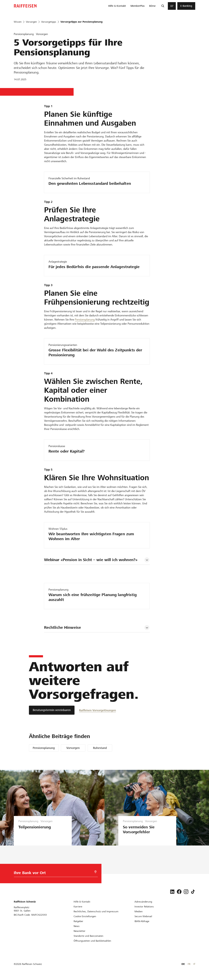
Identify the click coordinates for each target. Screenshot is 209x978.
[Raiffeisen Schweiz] (25, 6)
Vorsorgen (73, 748)
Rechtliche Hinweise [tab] (62, 627)
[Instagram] (186, 891)
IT (194, 964)
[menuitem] (117, 6)
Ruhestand (100, 748)
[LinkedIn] (172, 891)
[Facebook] (179, 891)
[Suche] (163, 6)
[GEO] (95, 871)
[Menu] (172, 6)
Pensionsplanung (85, 319)
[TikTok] (193, 891)
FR (189, 964)
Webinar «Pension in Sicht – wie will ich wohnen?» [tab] (90, 560)
